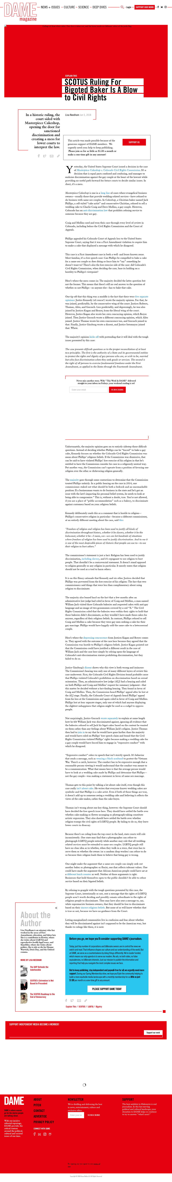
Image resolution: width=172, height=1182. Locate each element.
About (38, 1099)
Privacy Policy (44, 1122)
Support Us (134, 142)
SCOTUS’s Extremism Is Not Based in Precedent (42, 982)
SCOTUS (82, 1006)
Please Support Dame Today (106, 989)
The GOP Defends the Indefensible (39, 968)
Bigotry (99, 1006)
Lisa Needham (35, 959)
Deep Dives (100, 7)
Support (128, 1099)
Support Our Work (145, 7)
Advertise (40, 1116)
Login (128, 7)
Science (83, 7)
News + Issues (50, 7)
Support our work (153, 1032)
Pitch (37, 1105)
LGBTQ (90, 1006)
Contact (39, 1111)
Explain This (71, 75)
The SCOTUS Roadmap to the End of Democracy (42, 995)
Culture (69, 7)
